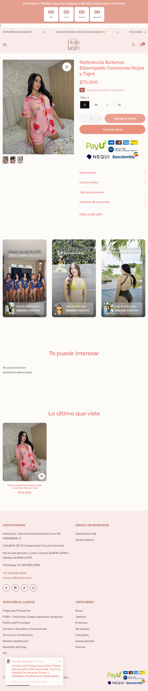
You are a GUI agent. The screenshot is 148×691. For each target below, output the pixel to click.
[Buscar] (133, 45)
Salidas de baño (85, 641)
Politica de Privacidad (16, 622)
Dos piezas (82, 635)
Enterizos (81, 622)
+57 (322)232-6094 (14, 573)
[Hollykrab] (74, 45)
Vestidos (80, 616)
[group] (38, 107)
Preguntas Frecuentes (16, 610)
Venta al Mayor (84, 539)
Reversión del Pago (15, 647)
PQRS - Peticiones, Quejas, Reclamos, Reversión (33, 616)
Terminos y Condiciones (18, 635)
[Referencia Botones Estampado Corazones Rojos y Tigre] (25, 452)
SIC (5, 653)
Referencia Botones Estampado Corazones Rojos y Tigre (24, 486)
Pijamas (80, 647)
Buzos (79, 610)
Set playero (82, 628)
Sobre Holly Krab (85, 533)
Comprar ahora (112, 129)
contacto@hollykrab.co (17, 577)
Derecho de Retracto (16, 641)
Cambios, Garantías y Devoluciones (25, 628)
